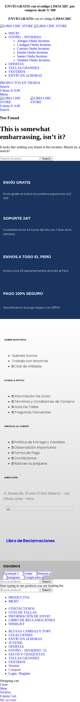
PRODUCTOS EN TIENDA (20, 83)
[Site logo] (17, 26)
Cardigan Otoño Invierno (34, 45)
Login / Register (19, 673)
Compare (15, 669)
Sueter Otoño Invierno (32, 56)
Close (4, 684)
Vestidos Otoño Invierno (33, 60)
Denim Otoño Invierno (32, 52)
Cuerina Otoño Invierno (33, 48)
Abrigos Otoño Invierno (33, 41)
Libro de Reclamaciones (30, 541)
